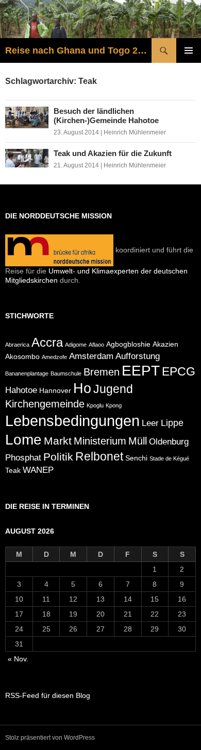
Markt (58, 441)
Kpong (114, 405)
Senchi (136, 458)
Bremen (101, 372)
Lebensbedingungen (72, 420)
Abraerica (17, 345)
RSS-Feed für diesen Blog (47, 695)
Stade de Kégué (169, 458)
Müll (137, 441)
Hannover (55, 390)
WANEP (38, 469)
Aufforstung (137, 356)
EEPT (141, 371)
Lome (23, 440)
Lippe (172, 422)
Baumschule (66, 373)
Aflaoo (96, 345)
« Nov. (18, 659)
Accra (47, 342)
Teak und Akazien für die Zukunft (113, 153)
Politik (58, 457)
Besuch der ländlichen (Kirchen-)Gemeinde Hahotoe (106, 116)
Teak (13, 470)
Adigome (76, 345)
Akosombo (22, 356)
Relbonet (99, 456)
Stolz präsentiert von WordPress (50, 737)
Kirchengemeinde (45, 404)
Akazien (165, 344)
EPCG (178, 371)
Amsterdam (91, 356)
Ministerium (100, 441)
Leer (150, 423)
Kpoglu (95, 405)
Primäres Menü (188, 50)
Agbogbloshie (128, 344)
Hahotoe (21, 390)
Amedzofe (54, 357)
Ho (82, 388)
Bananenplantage (26, 373)
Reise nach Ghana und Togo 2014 (78, 50)
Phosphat (23, 457)
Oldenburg (169, 441)
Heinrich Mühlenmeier (135, 132)
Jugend (113, 389)
